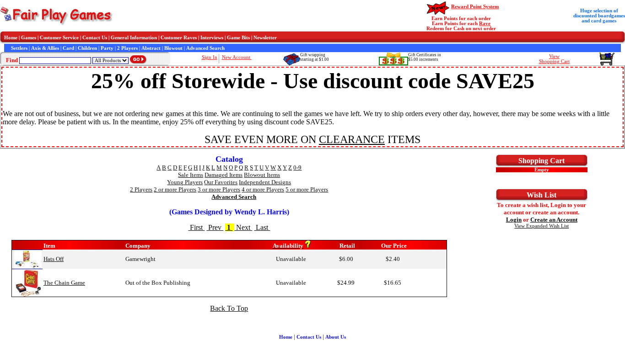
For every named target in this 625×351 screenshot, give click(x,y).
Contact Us (94, 37)
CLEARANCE (352, 139)
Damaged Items (223, 174)
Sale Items (190, 174)
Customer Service (59, 37)
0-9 (297, 167)
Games (28, 37)
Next (243, 227)
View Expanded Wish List (541, 226)
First (196, 227)
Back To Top (229, 308)
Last (262, 227)
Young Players (185, 182)
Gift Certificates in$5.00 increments (424, 57)
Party (107, 48)
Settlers (19, 48)
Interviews (211, 37)
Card (68, 48)
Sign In (209, 57)
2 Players (127, 48)
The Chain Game (64, 282)
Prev (214, 227)
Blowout (173, 48)
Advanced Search (205, 48)
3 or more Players (219, 189)
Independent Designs (265, 182)
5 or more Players (307, 189)
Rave (484, 23)
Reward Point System (475, 6)
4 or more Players (263, 189)
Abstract (151, 48)
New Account (237, 57)
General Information (134, 37)
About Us (335, 337)
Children (87, 48)
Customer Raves (179, 37)
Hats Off (53, 258)
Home (10, 37)
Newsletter (265, 37)
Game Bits (238, 37)
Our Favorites (220, 182)
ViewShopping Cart (554, 59)
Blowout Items (262, 174)
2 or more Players (175, 189)
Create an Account (553, 219)
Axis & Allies (45, 48)
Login (514, 219)
